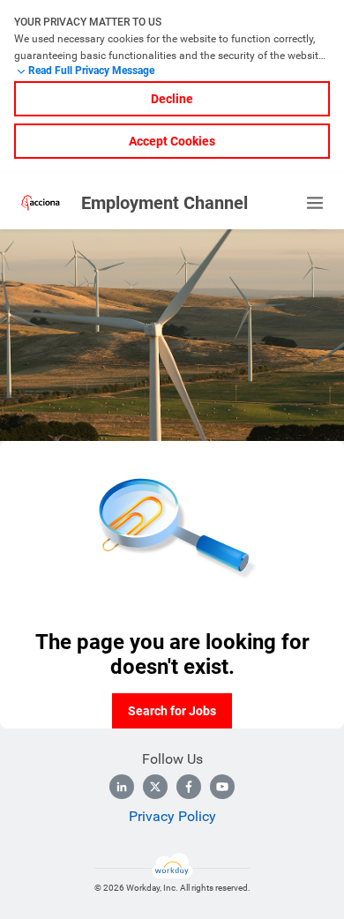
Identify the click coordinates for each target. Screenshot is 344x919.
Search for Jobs (172, 711)
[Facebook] (188, 786)
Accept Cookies (172, 141)
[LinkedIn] (121, 786)
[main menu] (315, 202)
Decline (172, 99)
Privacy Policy (172, 816)
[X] (155, 786)
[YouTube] (222, 786)
